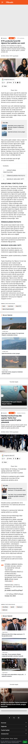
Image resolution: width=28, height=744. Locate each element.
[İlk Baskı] (9, 2)
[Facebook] (9, 717)
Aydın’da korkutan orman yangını (11, 353)
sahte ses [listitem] (4, 610)
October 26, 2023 (10, 596)
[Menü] (2, 2)
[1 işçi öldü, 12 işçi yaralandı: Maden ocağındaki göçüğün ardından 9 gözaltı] (14, 496)
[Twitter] (14, 717)
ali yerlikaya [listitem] (5, 607)
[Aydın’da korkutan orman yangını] (14, 133)
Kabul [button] (25, 742)
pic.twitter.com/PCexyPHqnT (14, 590)
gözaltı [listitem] (12, 607)
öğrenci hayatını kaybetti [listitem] (8, 309)
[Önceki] (2, 395)
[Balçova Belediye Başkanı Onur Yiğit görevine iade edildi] (14, 396)
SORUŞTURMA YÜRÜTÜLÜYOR (9, 171)
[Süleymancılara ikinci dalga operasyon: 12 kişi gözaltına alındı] (14, 490)
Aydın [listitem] (3, 306)
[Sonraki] (26, 395)
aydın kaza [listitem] (10, 306)
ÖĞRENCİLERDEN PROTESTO (14, 175)
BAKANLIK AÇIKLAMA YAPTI (13, 179)
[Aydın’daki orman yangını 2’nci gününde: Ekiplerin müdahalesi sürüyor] (14, 127)
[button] (14, 38)
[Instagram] (18, 717)
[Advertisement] (14, 20)
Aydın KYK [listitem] (18, 306)
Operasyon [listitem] (19, 607)
